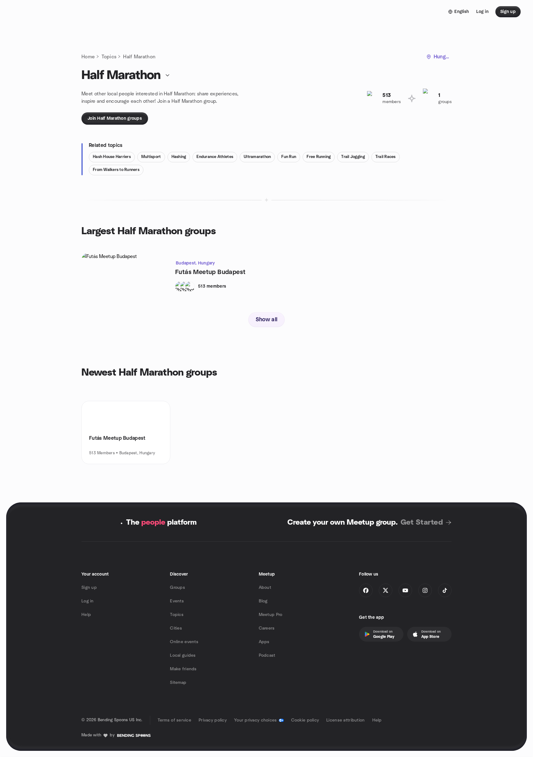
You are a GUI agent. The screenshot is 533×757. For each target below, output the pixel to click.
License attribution (345, 720)
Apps (264, 642)
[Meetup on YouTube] (405, 590)
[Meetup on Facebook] (366, 590)
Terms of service (174, 720)
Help (86, 615)
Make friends (183, 669)
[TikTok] (445, 590)
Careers (267, 628)
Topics (108, 56)
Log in (87, 601)
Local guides (183, 655)
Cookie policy (305, 720)
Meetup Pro (271, 615)
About (265, 587)
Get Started (422, 522)
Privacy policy (213, 720)
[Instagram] (425, 590)
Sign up (89, 587)
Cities (176, 628)
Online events (184, 642)
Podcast (267, 655)
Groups (177, 587)
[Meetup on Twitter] (385, 590)
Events (177, 601)
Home (88, 56)
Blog (263, 601)
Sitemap (178, 682)
